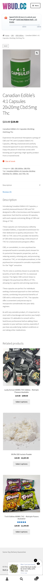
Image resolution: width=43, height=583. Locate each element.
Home (7, 35)
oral (20, 174)
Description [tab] (7, 185)
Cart (33, 577)
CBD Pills (27, 168)
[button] (37, 53)
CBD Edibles (19, 35)
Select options (21, 402)
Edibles (15, 174)
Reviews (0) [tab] (7, 192)
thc (27, 174)
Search (21, 579)
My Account (7, 579)
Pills (24, 174)
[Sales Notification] (25, 568)
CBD (12, 35)
